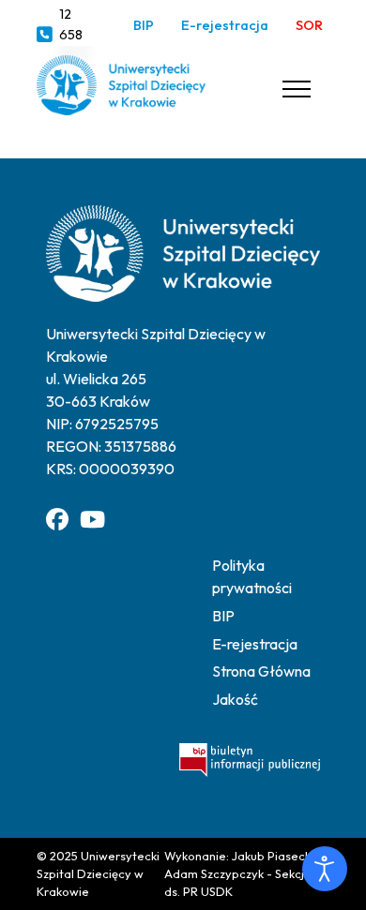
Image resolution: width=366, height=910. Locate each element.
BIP (143, 25)
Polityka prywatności (252, 576)
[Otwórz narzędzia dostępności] (324, 868)
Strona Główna (261, 671)
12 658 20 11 (73, 34)
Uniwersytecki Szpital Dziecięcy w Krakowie (98, 873)
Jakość (235, 699)
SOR (309, 25)
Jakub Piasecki (272, 855)
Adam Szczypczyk (214, 873)
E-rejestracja (224, 25)
